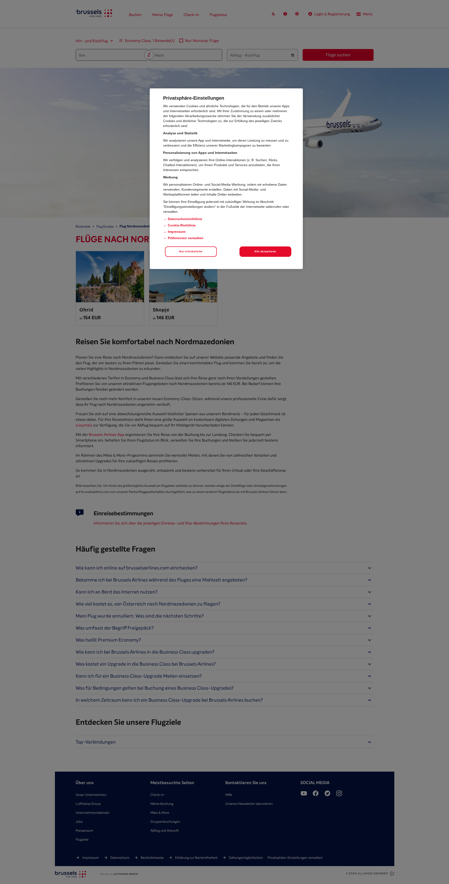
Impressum (176, 231)
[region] (226, 178)
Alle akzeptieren (265, 251)
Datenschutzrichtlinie (185, 219)
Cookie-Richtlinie (182, 225)
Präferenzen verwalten (185, 238)
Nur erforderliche (190, 251)
